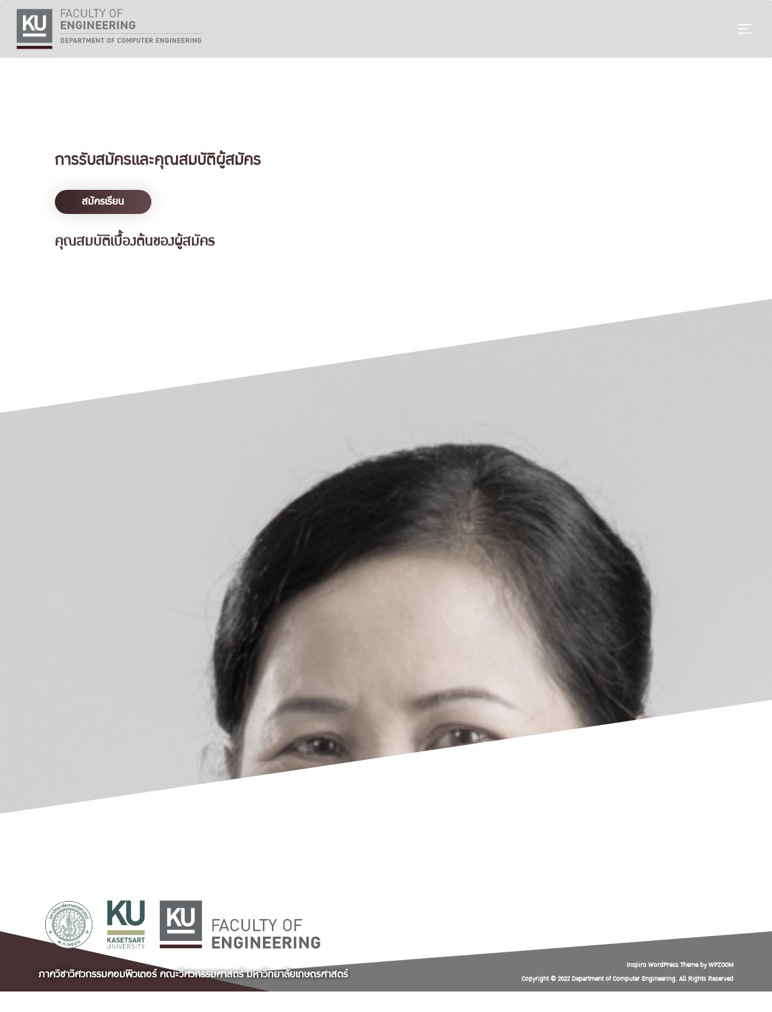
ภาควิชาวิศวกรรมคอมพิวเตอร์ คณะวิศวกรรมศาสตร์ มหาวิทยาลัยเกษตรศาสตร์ (193, 974)
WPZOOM (721, 965)
